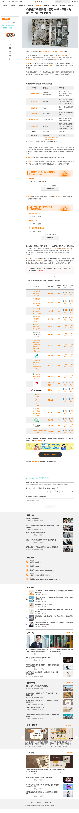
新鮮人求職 (11, 25)
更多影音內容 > (69, 725)
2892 (59, 412)
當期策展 (70, 5)
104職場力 (35, 462)
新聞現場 (54, 5)
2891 (59, 311)
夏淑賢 (42, 51)
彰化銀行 (50, 319)
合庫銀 (28, 63)
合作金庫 (50, 431)
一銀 (56, 196)
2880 (59, 334)
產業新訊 (4, 5)
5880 (59, 431)
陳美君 (52, 51)
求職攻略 (12, 5)
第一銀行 (56, 57)
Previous (23, 737)
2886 (59, 376)
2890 (59, 400)
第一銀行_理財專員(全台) (37, 228)
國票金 (50, 390)
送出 (50, 506)
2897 (59, 425)
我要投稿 (30, 802)
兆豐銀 (64, 55)
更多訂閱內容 (70, 632)
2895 (59, 420)
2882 (59, 302)
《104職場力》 (39, 440)
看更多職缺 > (50, 188)
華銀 (27, 59)
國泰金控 (50, 302)
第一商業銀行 (34, 101)
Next (76, 737)
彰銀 (31, 59)
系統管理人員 (33, 221)
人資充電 (38, 5)
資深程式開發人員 (34, 213)
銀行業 (10, 27)
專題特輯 (30, 5)
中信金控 (50, 311)
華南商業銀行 (34, 108)
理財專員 (31, 178)
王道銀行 (50, 425)
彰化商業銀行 (34, 113)
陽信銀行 (50, 420)
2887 (59, 384)
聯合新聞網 (59, 51)
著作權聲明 (48, 802)
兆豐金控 (50, 376)
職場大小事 (22, 5)
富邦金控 (50, 293)
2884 (59, 355)
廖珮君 (47, 51)
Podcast (62, 5)
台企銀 (41, 59)
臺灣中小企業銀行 (34, 119)
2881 (59, 293)
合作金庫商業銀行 (34, 126)
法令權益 (46, 5)
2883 (59, 345)
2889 (59, 390)
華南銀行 (50, 334)
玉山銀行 (50, 355)
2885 (59, 365)
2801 (35, 59)
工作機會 (5, 25)
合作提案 (39, 802)
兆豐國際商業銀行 (34, 93)
